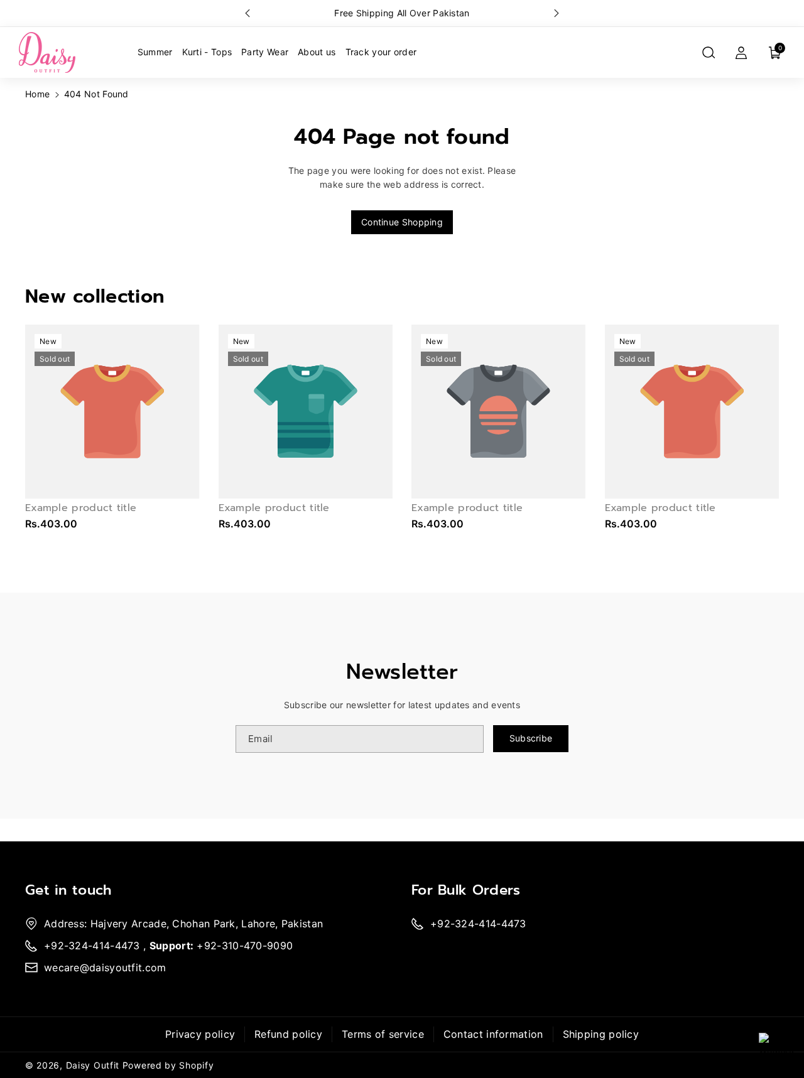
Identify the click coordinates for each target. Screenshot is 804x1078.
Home (37, 94)
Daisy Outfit (92, 1065)
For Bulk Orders (466, 890)
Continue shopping (402, 222)
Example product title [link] (80, 508)
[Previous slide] (247, 13)
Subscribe (531, 738)
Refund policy (288, 1034)
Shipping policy (601, 1034)
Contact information (493, 1034)
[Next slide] (556, 13)
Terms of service (383, 1034)
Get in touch (68, 890)
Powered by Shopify (168, 1065)
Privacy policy (200, 1034)
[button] (708, 52)
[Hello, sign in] (741, 53)
